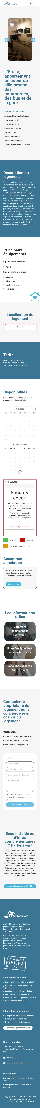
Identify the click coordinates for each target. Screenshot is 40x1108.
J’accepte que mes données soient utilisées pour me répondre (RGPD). (19, 797)
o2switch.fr (13, 527)
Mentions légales (23, 1099)
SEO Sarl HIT (30, 1102)
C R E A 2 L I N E (17, 1102)
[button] (6, 40)
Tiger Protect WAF (23, 527)
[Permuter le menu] (27, 3)
